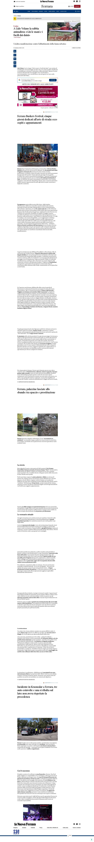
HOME (29, 11)
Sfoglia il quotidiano (20, 6)
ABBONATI (77, 6)
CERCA (78, 11)
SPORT (45, 11)
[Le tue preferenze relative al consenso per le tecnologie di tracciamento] (91, 839)
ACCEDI (71, 6)
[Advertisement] (27, 58)
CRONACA (41, 11)
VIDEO (57, 11)
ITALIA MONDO (35, 11)
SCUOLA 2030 (63, 11)
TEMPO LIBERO (52, 11)
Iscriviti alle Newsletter (20, 1)
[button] (37, 812)
